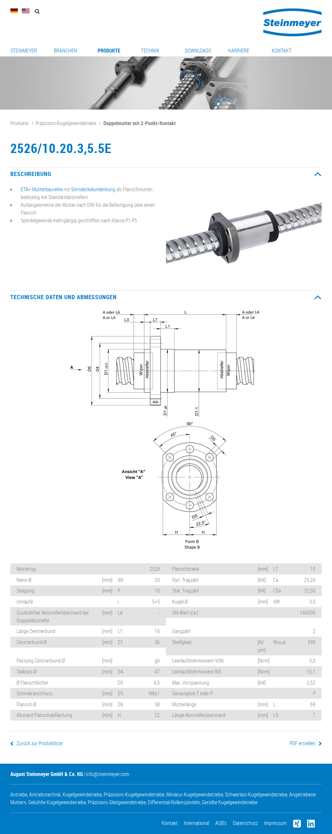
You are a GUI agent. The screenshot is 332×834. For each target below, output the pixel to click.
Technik (150, 50)
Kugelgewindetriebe (82, 794)
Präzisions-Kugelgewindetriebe (66, 123)
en (26, 10)
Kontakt (281, 50)
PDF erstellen (302, 743)
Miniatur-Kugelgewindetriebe (194, 794)
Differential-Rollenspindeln (174, 802)
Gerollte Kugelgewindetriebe (229, 802)
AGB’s (221, 823)
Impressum (275, 823)
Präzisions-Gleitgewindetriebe (117, 802)
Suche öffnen (37, 11)
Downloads (198, 50)
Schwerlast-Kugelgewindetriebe (256, 794)
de (14, 10)
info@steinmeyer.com (107, 774)
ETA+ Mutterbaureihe (42, 189)
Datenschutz (245, 823)
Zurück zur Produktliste (40, 743)
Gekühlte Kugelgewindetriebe (57, 802)
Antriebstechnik (45, 794)
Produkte (109, 50)
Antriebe (18, 794)
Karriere (238, 50)
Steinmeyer (23, 50)
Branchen (65, 50)
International (196, 823)
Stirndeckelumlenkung (93, 189)
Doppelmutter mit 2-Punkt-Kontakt (139, 123)
